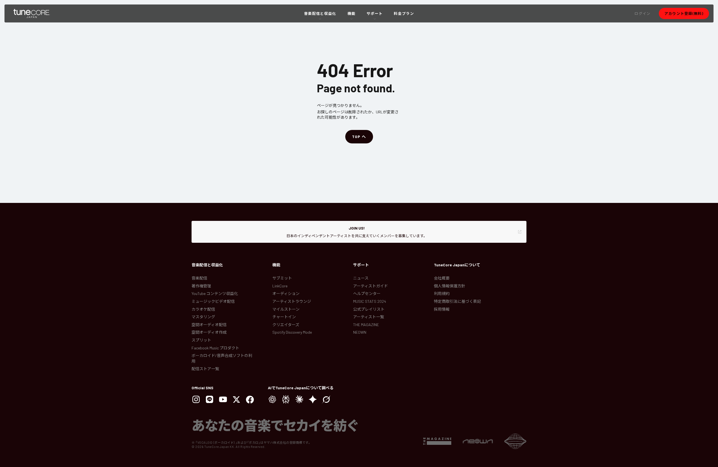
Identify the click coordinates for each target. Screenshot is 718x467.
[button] (642, 13)
